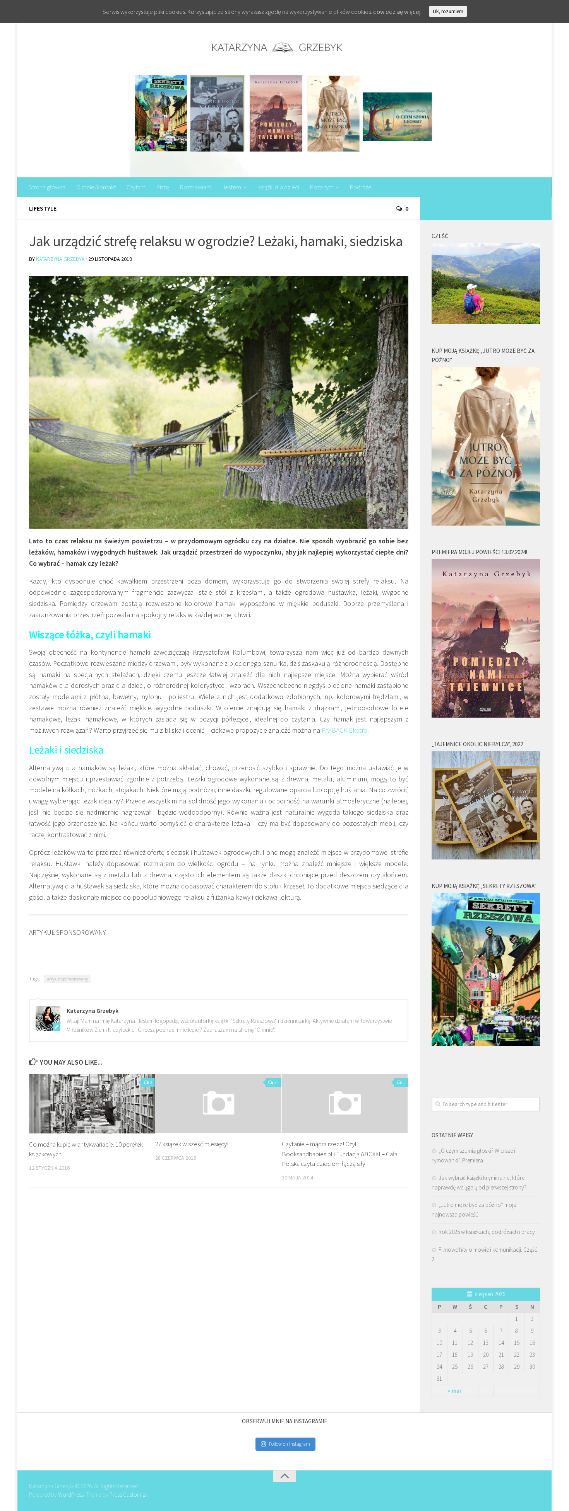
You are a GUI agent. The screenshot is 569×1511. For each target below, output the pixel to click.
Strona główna (47, 187)
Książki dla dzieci (278, 187)
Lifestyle (43, 208)
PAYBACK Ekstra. (345, 730)
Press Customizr (128, 1494)
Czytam (136, 187)
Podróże (361, 187)
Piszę (162, 187)
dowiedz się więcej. (397, 11)
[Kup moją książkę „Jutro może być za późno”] (486, 523)
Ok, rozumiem (448, 11)
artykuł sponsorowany (67, 979)
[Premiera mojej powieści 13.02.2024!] (486, 715)
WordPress (71, 1494)
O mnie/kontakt (96, 187)
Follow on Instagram (289, 1444)
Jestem (231, 187)
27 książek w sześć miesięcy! (191, 1144)
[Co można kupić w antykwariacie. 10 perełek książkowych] (92, 1103)
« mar (455, 1390)
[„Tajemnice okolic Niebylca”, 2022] (486, 857)
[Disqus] (218, 1300)
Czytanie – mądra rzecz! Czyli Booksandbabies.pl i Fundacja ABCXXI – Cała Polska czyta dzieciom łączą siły (340, 1154)
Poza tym (322, 187)
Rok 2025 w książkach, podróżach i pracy (487, 1231)
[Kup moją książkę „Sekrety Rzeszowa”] (486, 1044)
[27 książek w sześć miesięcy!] (218, 1103)
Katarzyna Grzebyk (60, 258)
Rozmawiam (195, 187)
